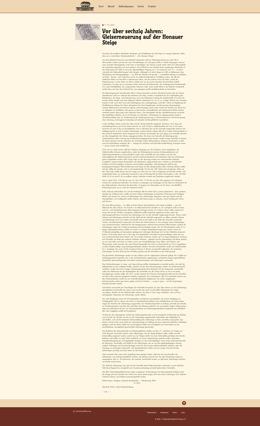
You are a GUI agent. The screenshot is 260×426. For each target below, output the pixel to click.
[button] (184, 403)
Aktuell (111, 6)
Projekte (152, 6)
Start (101, 6)
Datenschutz (151, 413)
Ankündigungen (126, 6)
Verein (141, 6)
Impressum (164, 413)
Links (183, 413)
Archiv (174, 413)
